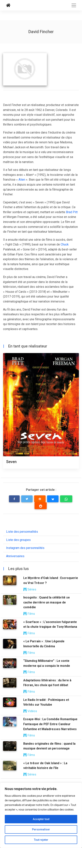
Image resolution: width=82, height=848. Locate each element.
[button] (14, 498)
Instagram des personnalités (25, 548)
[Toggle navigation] (74, 5)
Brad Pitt (72, 212)
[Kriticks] (8, 5)
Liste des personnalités (22, 531)
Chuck (65, 244)
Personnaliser (41, 829)
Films (31, 614)
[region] (41, 815)
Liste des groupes (18, 540)
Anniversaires (15, 556)
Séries (31, 589)
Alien (21, 179)
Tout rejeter (41, 839)
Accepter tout (41, 819)
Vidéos (32, 711)
